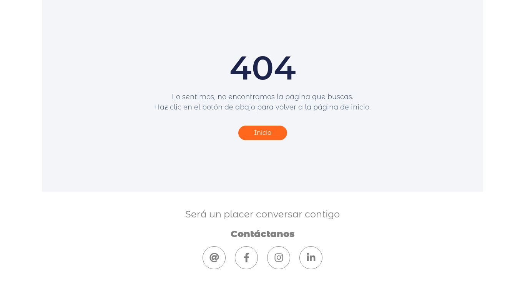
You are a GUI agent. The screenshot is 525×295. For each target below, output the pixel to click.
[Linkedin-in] (310, 257)
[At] (214, 257)
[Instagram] (278, 257)
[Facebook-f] (246, 257)
